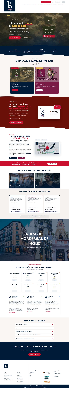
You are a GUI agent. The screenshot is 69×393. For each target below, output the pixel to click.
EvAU (30, 375)
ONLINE (38, 4)
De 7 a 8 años (19, 378)
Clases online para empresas (51, 211)
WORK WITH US (57, 2)
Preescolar (19, 373)
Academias (19, 382)
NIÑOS (28, 4)
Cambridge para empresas (50, 207)
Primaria (18, 375)
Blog (5, 372)
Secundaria (19, 376)
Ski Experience (56, 376)
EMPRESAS (54, 4)
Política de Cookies (32, 385)
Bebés (18, 372)
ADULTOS (23, 4)
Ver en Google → (12, 312)
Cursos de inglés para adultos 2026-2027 (22, 80)
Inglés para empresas (49, 202)
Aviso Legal (26, 385)
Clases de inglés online (47, 180)
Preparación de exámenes (15, 209)
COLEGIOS (49, 4)
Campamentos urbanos (32, 207)
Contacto (6, 376)
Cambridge (32, 372)
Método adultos (13, 157)
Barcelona (29, 247)
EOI (30, 373)
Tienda (5, 373)
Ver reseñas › (15, 280)
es (62, 2)
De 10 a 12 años (20, 381)
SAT (30, 376)
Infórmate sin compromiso (34, 354)
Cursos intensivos (14, 207)
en (64, 2)
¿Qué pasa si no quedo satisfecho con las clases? (25, 338)
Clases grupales (13, 202)
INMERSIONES (60, 4)
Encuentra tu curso (27, 37)
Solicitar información (52, 163)
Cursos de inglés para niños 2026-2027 (47, 80)
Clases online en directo (16, 211)
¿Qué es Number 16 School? (21, 324)
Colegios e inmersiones (49, 209)
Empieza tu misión (14, 37)
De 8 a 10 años (20, 379)
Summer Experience (57, 373)
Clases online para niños (33, 211)
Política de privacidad (39, 385)
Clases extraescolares (32, 202)
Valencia (35, 247)
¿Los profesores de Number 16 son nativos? (24, 331)
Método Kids (21, 157)
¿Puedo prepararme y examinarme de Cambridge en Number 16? (28, 334)
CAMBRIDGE (43, 4)
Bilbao (39, 247)
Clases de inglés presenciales (21, 180)
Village (55, 374)
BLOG (53, 2)
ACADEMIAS (33, 4)
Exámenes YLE (30, 209)
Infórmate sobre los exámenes (16, 122)
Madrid (24, 247)
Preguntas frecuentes (8, 375)
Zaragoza (44, 247)
